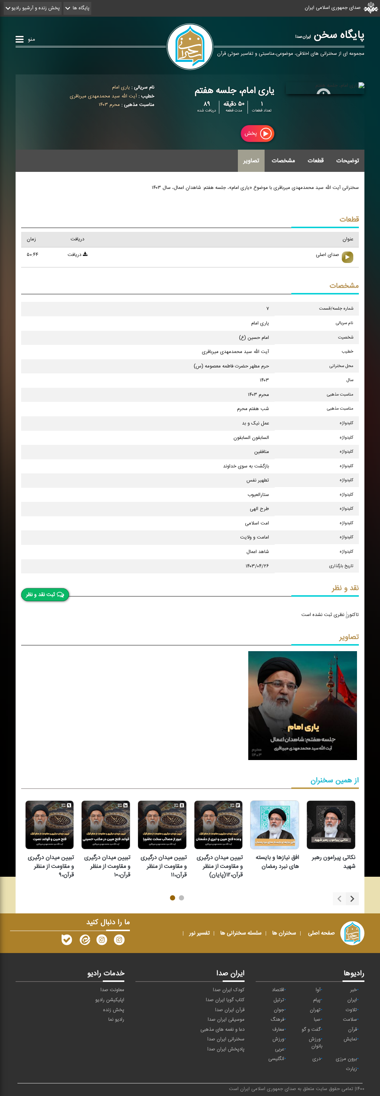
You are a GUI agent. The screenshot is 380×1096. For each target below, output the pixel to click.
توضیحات (347, 161)
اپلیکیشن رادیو (109, 1000)
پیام (317, 1000)
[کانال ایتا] (84, 941)
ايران (352, 1000)
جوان (279, 1010)
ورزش (278, 1039)
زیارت (351, 1069)
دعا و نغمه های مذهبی (222, 1030)
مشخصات (283, 161)
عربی (279, 1049)
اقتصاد (278, 990)
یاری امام (121, 87)
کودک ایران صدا (229, 990)
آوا (318, 990)
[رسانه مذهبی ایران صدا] (101, 941)
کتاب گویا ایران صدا (225, 1000)
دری (316, 1059)
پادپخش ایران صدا (226, 1049)
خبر (353, 990)
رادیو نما (116, 1020)
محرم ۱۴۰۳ (109, 105)
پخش (251, 133)
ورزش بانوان (315, 1042)
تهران (315, 1010)
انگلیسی (276, 1059)
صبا (317, 1020)
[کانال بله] (66, 941)
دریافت (75, 255)
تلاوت (351, 1010)
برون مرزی (346, 1059)
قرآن (352, 1030)
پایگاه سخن (329, 35)
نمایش (350, 1039)
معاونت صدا (112, 990)
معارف (278, 1030)
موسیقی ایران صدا (226, 1020)
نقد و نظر (345, 588)
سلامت (350, 1020)
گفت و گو (311, 1030)
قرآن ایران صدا (230, 1010)
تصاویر (251, 161)
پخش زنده (113, 1010)
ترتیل (278, 1000)
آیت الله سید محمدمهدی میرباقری (103, 96)
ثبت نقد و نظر (40, 594)
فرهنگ (277, 1020)
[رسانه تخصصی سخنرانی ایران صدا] (119, 941)
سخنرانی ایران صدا (226, 1039)
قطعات (316, 161)
